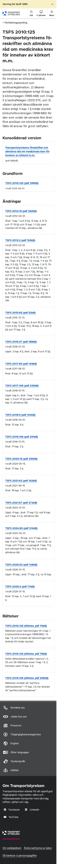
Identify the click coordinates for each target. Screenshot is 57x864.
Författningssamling (16, 22)
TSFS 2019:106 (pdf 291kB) (21, 437)
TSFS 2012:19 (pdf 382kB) (21, 211)
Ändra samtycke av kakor (38, 847)
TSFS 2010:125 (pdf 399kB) (21, 183)
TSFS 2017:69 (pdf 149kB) (21, 364)
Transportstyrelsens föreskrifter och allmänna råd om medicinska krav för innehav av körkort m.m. (27, 151)
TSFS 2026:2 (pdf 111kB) (20, 586)
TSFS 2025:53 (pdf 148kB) (21, 564)
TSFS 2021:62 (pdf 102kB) (21, 480)
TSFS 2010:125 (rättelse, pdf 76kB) (26, 626)
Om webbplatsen (12, 847)
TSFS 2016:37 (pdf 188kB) (21, 341)
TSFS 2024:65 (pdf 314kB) (21, 528)
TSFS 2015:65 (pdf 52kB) (20, 312)
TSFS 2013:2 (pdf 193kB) (20, 240)
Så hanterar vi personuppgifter (20, 855)
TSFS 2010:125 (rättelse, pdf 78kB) (26, 654)
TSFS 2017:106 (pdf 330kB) (22, 385)
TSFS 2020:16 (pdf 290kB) (21, 459)
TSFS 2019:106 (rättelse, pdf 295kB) (26, 678)
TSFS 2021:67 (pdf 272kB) (21, 502)
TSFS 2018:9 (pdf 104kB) (20, 415)
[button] (31, 13)
